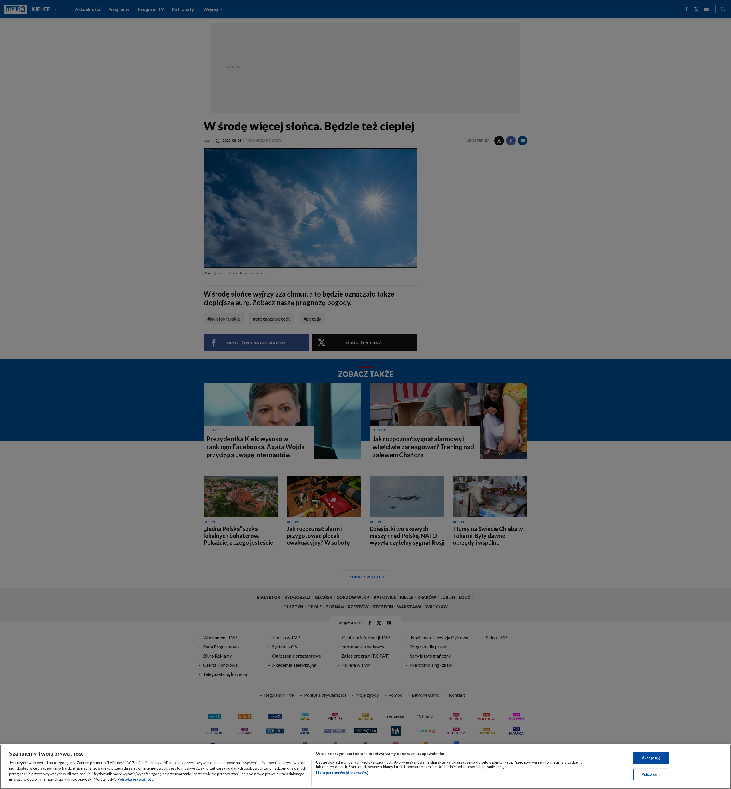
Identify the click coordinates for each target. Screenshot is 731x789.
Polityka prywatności (136, 779)
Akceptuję (651, 758)
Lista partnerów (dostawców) (342, 772)
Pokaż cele (651, 774)
